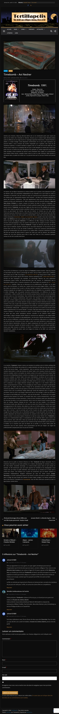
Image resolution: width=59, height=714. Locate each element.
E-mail (4, 667)
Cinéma (10, 70)
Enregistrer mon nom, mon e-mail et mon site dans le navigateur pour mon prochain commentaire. (26, 686)
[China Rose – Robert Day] (48, 530)
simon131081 (11, 560)
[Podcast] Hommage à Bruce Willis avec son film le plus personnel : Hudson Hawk (16, 519)
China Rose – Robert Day (46, 541)
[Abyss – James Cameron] (29, 530)
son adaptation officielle (31, 274)
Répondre (9, 587)
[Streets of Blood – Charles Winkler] (10, 530)
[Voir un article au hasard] (55, 31)
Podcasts (31, 29)
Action (5, 70)
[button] (18, 29)
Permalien (24, 562)
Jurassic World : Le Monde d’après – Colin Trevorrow (43, 519)
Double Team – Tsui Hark (30, 2)
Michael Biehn (24, 77)
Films (15, 29)
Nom (4, 660)
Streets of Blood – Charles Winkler (10, 541)
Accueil (9, 29)
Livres (23, 29)
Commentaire (6, 639)
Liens (16, 33)
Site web (4, 675)
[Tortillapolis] (29, 12)
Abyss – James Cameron (28, 541)
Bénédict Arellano (16, 77)
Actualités (40, 29)
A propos (9, 33)
